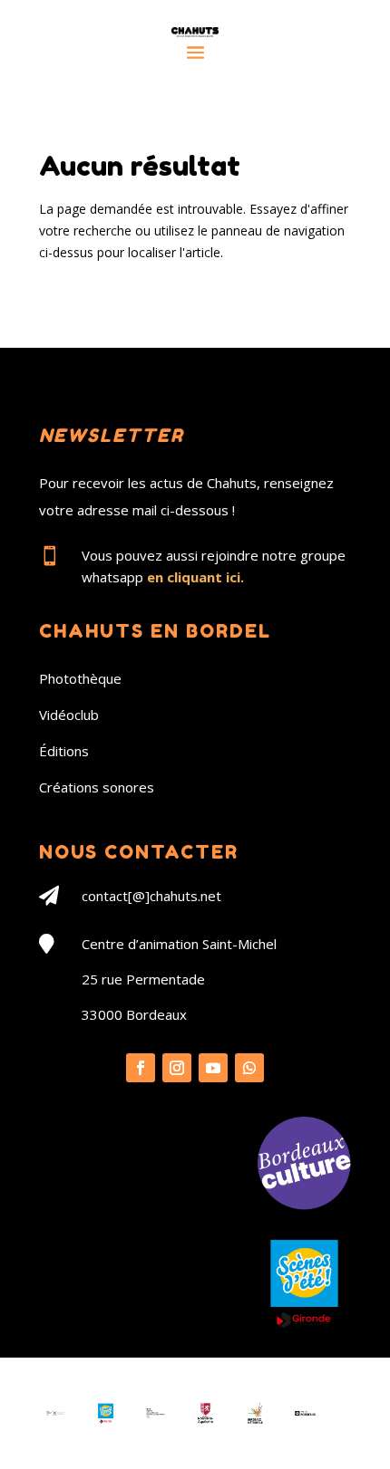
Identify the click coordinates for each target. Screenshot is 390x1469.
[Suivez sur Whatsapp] (249, 1067)
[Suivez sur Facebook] (140, 1067)
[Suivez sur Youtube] (213, 1067)
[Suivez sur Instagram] (176, 1067)
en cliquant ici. (195, 577)
